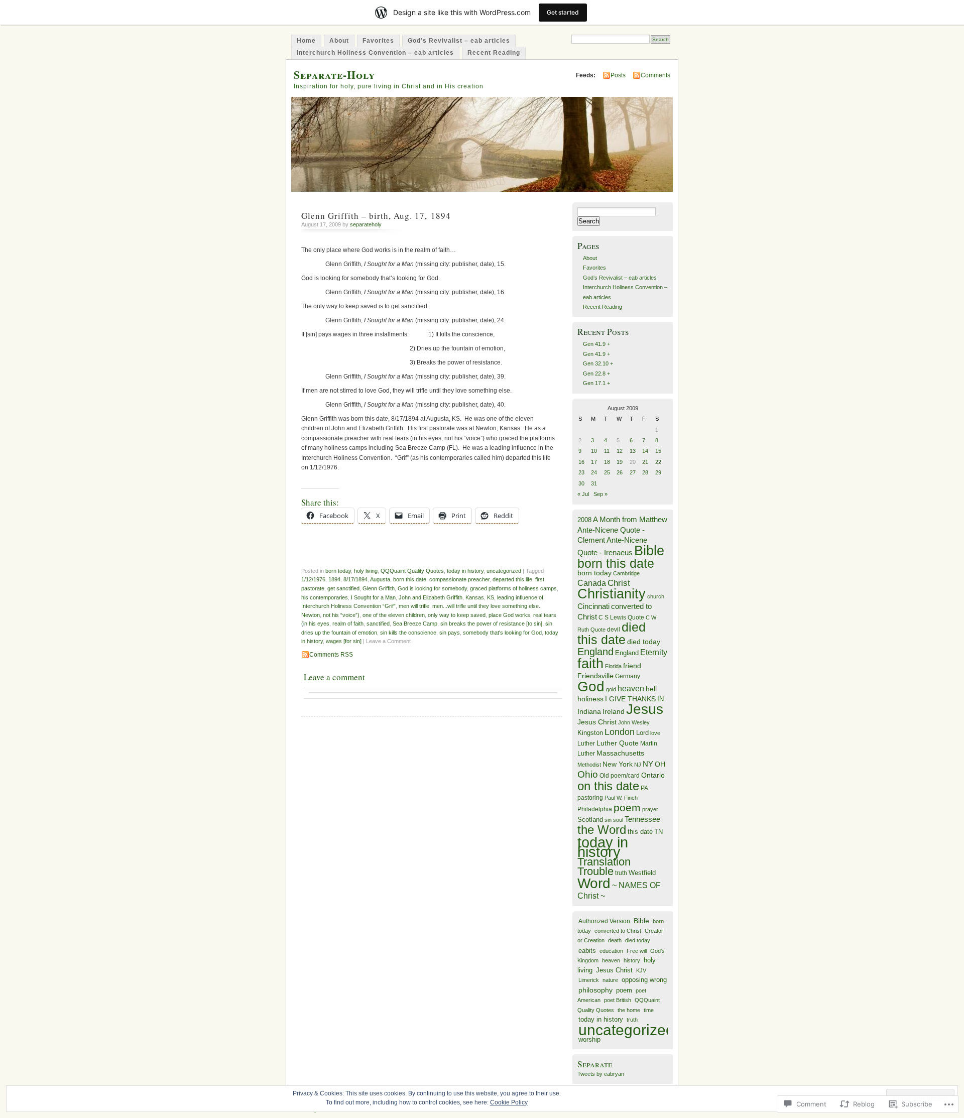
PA (644, 788)
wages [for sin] (344, 641)
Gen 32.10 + (598, 363)
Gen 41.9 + (596, 344)
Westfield (642, 873)
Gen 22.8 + (596, 373)
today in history (465, 571)
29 (658, 472)
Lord (642, 732)
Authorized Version (604, 921)
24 (594, 472)
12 (620, 451)
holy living (366, 571)
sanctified (378, 623)
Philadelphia (594, 809)
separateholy (366, 224)
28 (645, 472)
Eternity (653, 652)
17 (594, 462)
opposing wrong (644, 979)
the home (629, 1010)
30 (581, 483)
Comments (655, 75)
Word (594, 883)
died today (643, 642)
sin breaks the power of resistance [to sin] (491, 623)
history (632, 960)
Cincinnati (593, 606)
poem (627, 808)
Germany (627, 676)
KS (490, 597)
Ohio (587, 774)
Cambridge (626, 573)
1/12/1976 (313, 579)
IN (660, 699)
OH (660, 764)
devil (613, 629)
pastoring (590, 797)
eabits (587, 950)
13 (633, 451)
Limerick (588, 980)
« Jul (583, 494)
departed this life (512, 579)
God (591, 686)
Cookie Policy (509, 1102)
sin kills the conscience (408, 633)
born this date (409, 579)
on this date (608, 786)
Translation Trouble (604, 866)
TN (658, 831)
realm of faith (348, 623)
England (595, 651)
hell (651, 689)
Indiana (589, 711)
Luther (586, 743)
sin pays (449, 633)
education (611, 951)
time (649, 1010)
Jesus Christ (597, 722)
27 (633, 472)
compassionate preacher (459, 579)
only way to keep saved (457, 615)
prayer (650, 809)
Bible (649, 550)
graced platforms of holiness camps (513, 588)
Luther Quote (617, 743)
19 (620, 462)
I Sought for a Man (373, 597)
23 (581, 472)
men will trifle (414, 606)
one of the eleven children (394, 615)
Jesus (644, 709)
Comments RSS (331, 654)
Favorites (378, 40)
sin (608, 820)
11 (607, 451)
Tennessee (642, 819)
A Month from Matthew (630, 519)
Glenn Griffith (379, 588)
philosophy (595, 990)
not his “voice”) (341, 615)
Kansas (474, 597)
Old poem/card (619, 775)
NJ (637, 765)
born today (338, 571)
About (339, 40)
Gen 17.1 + (596, 383)
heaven (631, 688)
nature (610, 980)
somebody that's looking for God (502, 633)
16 (581, 462)
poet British (617, 1000)
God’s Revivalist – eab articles (459, 40)
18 (607, 462)
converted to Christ (617, 931)
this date (640, 831)
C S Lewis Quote (621, 617)
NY (648, 764)
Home (306, 40)
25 (607, 472)
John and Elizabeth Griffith (430, 597)
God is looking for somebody (432, 588)
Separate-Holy (334, 74)
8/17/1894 (355, 579)
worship (589, 1039)
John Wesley (634, 722)
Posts (618, 75)
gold (611, 689)
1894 (334, 579)
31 (594, 483)
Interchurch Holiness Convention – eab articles (375, 52)
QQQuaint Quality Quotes (412, 571)
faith (590, 663)
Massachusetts (620, 753)
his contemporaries (324, 597)
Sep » (600, 494)
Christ (619, 583)
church (655, 596)
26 (620, 472)
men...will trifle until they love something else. (486, 606)
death (615, 940)
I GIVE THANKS (630, 699)
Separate (594, 1064)
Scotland (590, 819)
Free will (637, 951)
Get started (563, 12)
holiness (590, 699)
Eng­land (627, 653)
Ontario (653, 775)
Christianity (611, 593)
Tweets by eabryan (600, 1074)
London (620, 732)
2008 (584, 520)
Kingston (590, 732)
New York (617, 764)
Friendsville (595, 676)
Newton (310, 615)
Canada (591, 582)
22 (658, 462)
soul (618, 820)
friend (632, 666)
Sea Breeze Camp (415, 623)
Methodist (589, 765)
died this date (611, 633)
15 (658, 451)
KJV (641, 970)
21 (645, 462)
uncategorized (504, 571)
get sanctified (343, 588)
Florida (613, 666)
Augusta (380, 579)
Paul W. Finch (621, 798)
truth (621, 873)
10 (594, 451)
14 (645, 451)
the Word (601, 829)
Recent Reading (493, 52)
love (655, 733)
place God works (509, 615)
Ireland (613, 711)
